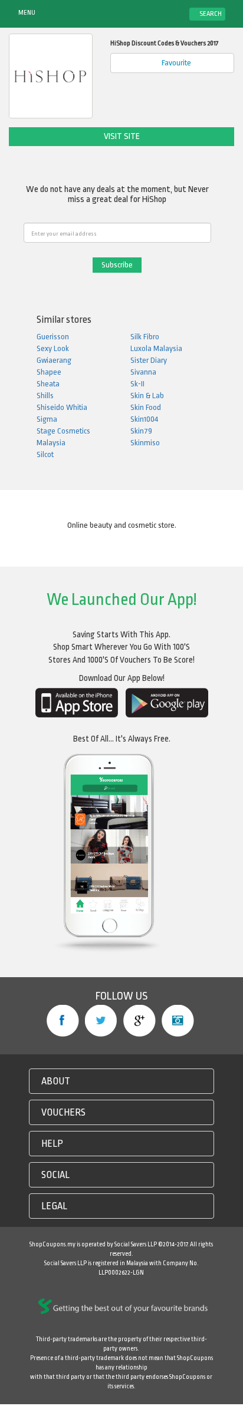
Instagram (178, 1021)
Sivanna (143, 372)
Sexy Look (53, 348)
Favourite (175, 62)
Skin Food (145, 407)
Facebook (63, 1021)
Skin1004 (144, 419)
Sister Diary (148, 360)
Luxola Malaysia (156, 348)
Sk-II (137, 383)
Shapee (49, 372)
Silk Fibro (144, 336)
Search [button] (210, 14)
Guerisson (53, 336)
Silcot (45, 454)
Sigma (47, 419)
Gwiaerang (54, 360)
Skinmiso (145, 442)
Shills (45, 395)
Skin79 (141, 430)
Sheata (48, 383)
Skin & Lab (147, 395)
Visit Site (122, 136)
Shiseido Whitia (62, 407)
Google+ (139, 1021)
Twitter (101, 1021)
